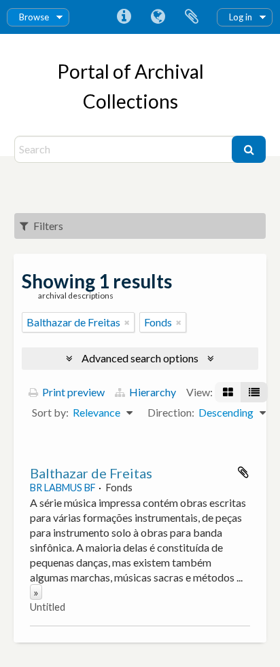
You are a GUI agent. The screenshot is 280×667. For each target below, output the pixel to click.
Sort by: (50, 412)
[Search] (249, 149)
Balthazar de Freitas (91, 473)
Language (158, 17)
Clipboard (192, 17)
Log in (240, 17)
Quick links (124, 17)
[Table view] (254, 392)
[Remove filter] (127, 322)
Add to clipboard (243, 472)
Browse (34, 17)
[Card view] (228, 392)
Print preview (72, 391)
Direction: (170, 412)
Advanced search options (140, 357)
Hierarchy (151, 391)
